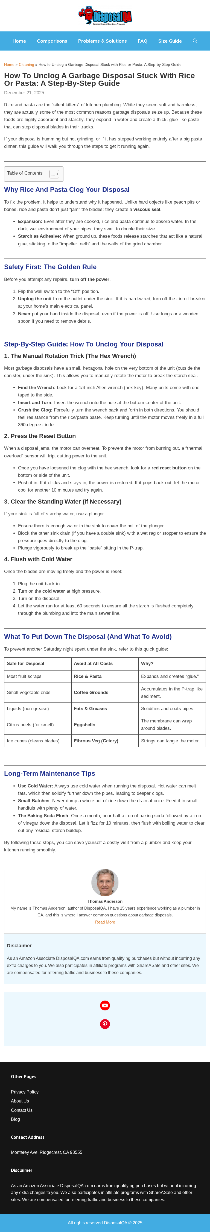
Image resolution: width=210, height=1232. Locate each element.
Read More (105, 922)
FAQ (142, 41)
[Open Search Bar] (195, 41)
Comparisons (52, 41)
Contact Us (22, 1110)
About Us (20, 1101)
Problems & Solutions (102, 41)
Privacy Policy (25, 1092)
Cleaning (26, 64)
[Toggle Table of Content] (51, 174)
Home (19, 41)
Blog (15, 1119)
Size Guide (170, 41)
